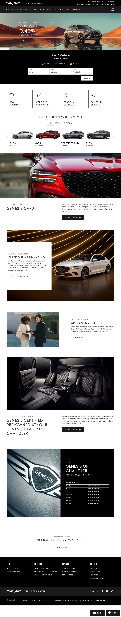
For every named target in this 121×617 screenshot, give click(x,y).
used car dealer (80, 421)
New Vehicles (12, 568)
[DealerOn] (11, 600)
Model (74, 69)
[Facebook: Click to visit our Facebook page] (102, 591)
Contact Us (95, 571)
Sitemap (36, 600)
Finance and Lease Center (45, 571)
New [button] (7, 9)
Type (30, 69)
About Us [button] (62, 9)
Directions (94, 575)
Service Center (68, 568)
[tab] (45, 63)
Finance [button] (35, 9)
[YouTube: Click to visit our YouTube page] (107, 591)
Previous (8, 136)
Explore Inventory (73, 217)
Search (87, 78)
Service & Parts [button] (45, 9)
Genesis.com (91, 600)
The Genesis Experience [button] (75, 9)
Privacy (41, 600)
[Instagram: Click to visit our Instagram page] (112, 591)
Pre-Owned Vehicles (15, 571)
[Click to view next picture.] (112, 31)
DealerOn (31, 600)
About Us (94, 568)
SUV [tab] (50, 123)
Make (52, 69)
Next (113, 136)
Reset (77, 78)
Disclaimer (4, 49)
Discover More (60, 547)
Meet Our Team (96, 578)
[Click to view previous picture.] (9, 31)
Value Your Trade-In (43, 568)
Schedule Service (69, 571)
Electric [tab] (68, 123)
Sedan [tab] (58, 123)
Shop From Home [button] (25, 9)
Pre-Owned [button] (14, 9)
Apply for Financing (19, 276)
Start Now (78, 337)
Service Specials (69, 575)
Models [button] (55, 9)
